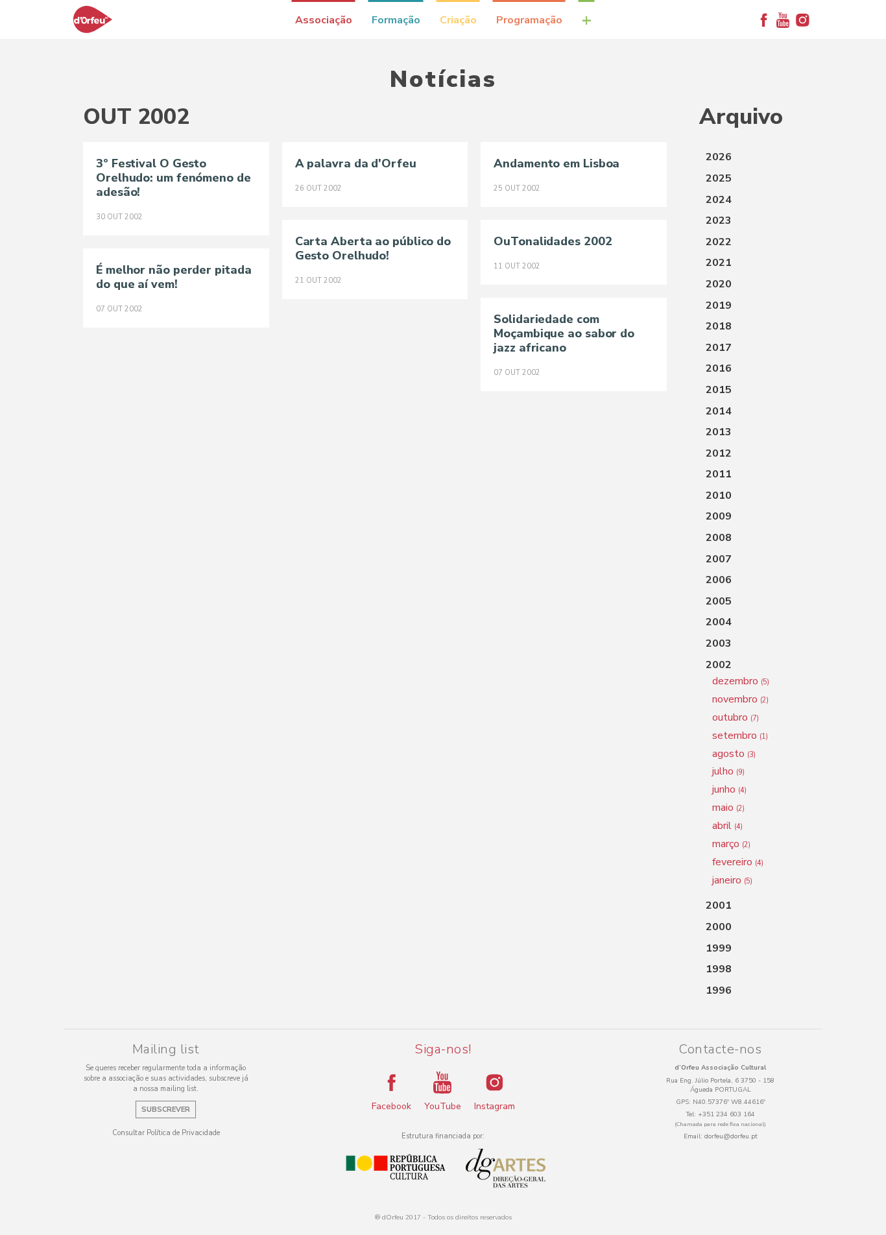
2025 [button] (719, 178)
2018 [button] (719, 326)
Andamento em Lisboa (556, 163)
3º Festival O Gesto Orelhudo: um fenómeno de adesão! (173, 178)
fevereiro (737, 862)
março (731, 844)
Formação (396, 20)
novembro (740, 699)
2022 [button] (719, 242)
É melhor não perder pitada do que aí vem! (173, 277)
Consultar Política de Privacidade (166, 1133)
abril (727, 826)
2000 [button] (719, 927)
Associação (323, 20)
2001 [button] (719, 905)
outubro (735, 717)
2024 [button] (719, 200)
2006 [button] (719, 580)
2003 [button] (719, 643)
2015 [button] (719, 390)
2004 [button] (719, 622)
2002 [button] (719, 665)
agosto (734, 754)
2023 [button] (719, 220)
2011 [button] (719, 474)
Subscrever (165, 1109)
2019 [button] (719, 305)
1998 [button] (719, 969)
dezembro (740, 681)
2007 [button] (719, 559)
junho (729, 789)
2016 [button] (719, 368)
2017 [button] (719, 348)
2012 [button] (719, 453)
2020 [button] (719, 284)
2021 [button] (719, 263)
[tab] (751, 157)
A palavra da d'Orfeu (355, 163)
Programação (529, 20)
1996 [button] (719, 990)
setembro (740, 735)
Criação (458, 20)
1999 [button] (719, 948)
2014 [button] (719, 411)
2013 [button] (719, 432)
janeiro (732, 880)
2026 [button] (719, 157)
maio (728, 807)
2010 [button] (719, 495)
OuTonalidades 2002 (553, 241)
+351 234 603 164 (726, 1114)
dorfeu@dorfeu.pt (731, 1136)
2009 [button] (719, 516)
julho (728, 771)
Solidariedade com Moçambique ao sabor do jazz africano (564, 333)
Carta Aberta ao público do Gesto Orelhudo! (373, 248)
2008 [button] (719, 538)
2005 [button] (719, 601)
